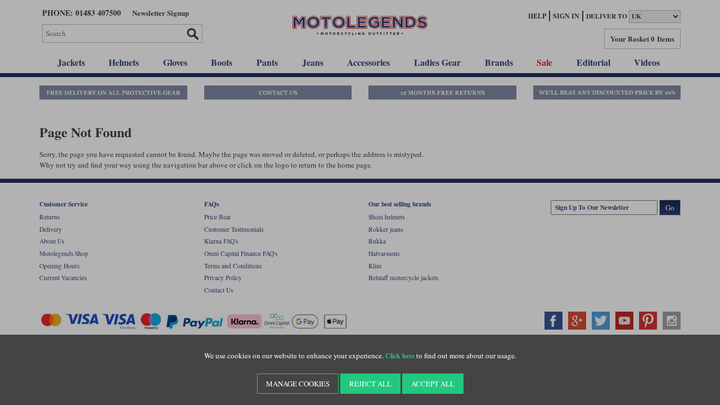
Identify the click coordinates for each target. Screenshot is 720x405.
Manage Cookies (298, 384)
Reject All (370, 384)
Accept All (432, 384)
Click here (400, 356)
